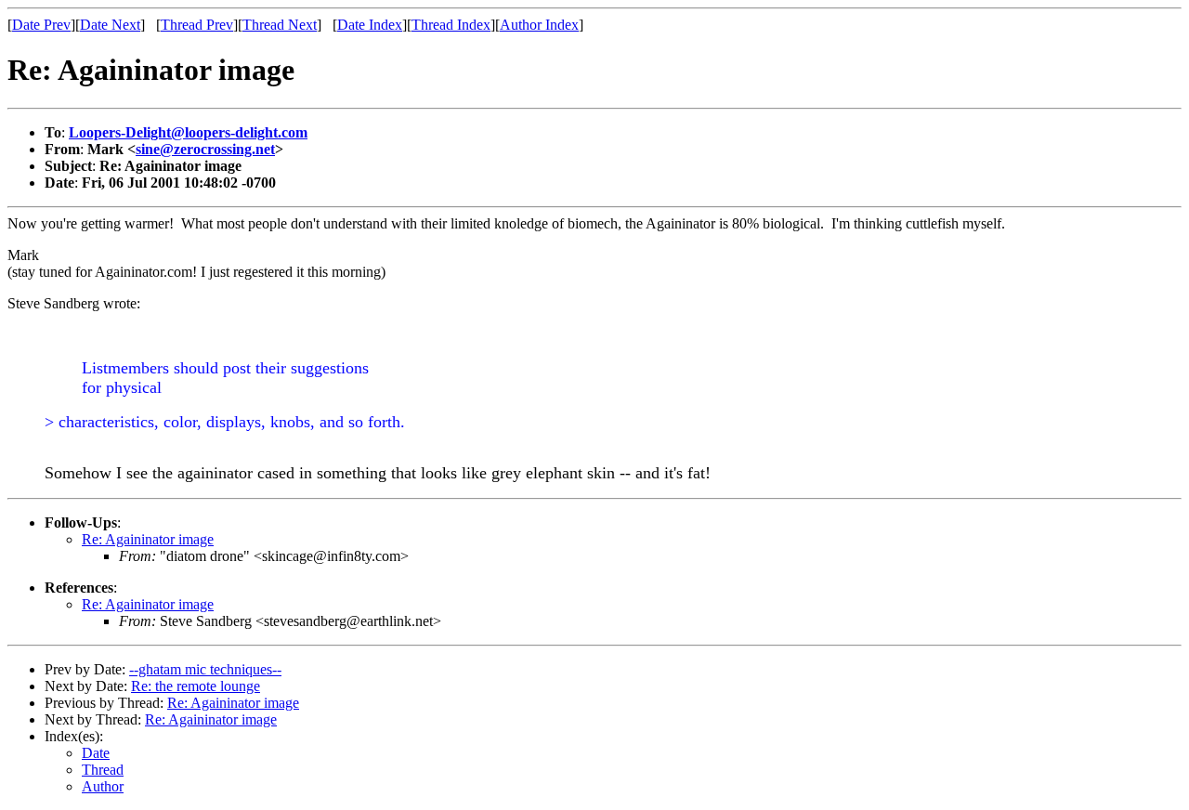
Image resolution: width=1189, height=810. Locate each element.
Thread (103, 769)
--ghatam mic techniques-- (205, 669)
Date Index (369, 25)
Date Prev (41, 25)
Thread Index (451, 25)
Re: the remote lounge (195, 686)
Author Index (539, 25)
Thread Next (279, 25)
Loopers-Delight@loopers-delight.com (188, 132)
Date (96, 753)
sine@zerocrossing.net (205, 149)
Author (103, 786)
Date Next (110, 25)
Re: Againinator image (148, 539)
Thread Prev (197, 25)
